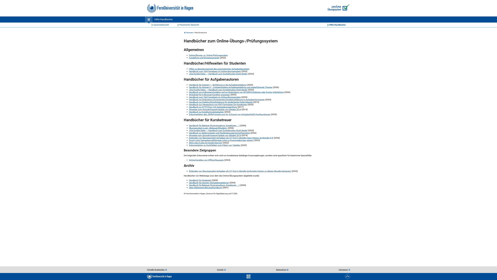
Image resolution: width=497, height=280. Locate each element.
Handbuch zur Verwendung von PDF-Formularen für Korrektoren (218, 104)
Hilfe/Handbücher (337, 25)
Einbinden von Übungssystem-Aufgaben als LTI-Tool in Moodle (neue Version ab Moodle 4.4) (231, 138)
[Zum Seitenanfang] (347, 276)
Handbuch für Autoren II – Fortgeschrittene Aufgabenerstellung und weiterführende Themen (230, 87)
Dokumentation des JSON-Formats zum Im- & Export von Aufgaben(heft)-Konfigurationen (229, 114)
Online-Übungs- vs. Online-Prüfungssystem (208, 55)
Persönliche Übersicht (189, 25)
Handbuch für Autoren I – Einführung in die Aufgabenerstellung (218, 85)
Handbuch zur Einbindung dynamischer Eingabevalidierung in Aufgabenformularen (227, 99)
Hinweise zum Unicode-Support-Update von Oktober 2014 (215, 109)
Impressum (343, 270)
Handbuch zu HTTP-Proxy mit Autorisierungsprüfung (213, 107)
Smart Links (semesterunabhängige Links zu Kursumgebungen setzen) (221, 140)
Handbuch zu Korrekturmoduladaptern (206, 112)
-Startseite (189, 33)
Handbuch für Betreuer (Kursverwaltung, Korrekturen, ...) (214, 125)
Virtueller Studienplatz (156, 270)
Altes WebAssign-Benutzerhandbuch (205, 187)
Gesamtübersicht (161, 25)
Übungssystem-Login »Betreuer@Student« (208, 128)
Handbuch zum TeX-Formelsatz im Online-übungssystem (215, 71)
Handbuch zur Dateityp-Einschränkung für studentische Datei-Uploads (221, 102)
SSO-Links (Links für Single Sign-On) (205, 143)
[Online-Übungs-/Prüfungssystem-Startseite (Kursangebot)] (148, 19)
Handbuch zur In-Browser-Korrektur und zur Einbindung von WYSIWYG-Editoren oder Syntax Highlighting (236, 92)
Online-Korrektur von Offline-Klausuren (206, 160)
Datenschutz (281, 270)
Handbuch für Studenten (200, 180)
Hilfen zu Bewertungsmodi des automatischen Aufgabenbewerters (219, 69)
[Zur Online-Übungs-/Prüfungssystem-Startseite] (338, 8)
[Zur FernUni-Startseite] (170, 8)
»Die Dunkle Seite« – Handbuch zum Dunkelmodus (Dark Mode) (218, 74)
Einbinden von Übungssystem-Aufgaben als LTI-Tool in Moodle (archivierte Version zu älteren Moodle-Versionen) (240, 171)
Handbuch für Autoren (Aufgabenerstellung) (209, 182)
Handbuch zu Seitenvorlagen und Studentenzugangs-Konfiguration (219, 133)
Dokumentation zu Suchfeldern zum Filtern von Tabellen (214, 145)
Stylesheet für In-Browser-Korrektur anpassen (209, 94)
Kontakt (220, 270)
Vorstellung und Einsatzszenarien (204, 58)
